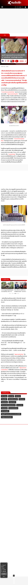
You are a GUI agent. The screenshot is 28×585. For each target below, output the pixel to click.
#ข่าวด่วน (17, 396)
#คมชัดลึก (4, 399)
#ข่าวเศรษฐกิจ (5, 411)
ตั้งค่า (4, 576)
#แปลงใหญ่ (4, 402)
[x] (18, 7)
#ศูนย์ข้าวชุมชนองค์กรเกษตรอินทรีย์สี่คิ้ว (11, 414)
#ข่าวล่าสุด (4, 396)
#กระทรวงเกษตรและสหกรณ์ (8, 405)
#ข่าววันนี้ (11, 396)
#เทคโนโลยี (4, 408)
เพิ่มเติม (4, 571)
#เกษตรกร (21, 399)
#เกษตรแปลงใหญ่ (13, 408)
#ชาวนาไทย (19, 405)
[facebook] (16, 7)
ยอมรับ (4, 573)
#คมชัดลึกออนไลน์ (13, 399)
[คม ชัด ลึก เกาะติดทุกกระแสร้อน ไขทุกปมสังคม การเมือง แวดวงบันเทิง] (14, 3)
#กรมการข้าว (12, 402)
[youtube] (20, 7)
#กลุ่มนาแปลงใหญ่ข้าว (7, 417)
